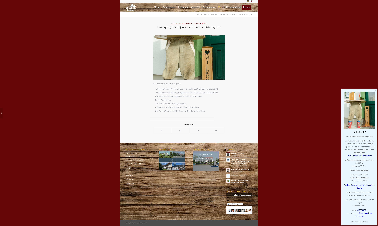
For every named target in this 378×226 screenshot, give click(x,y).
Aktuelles (176, 24)
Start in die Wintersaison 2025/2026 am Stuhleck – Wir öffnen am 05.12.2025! (240, 161)
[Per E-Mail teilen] (216, 131)
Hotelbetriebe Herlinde (141, 223)
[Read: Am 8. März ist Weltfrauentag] (228, 170)
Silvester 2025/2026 (237, 153)
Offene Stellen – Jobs (132, 183)
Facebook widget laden (236, 204)
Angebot (197, 24)
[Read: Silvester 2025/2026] (228, 154)
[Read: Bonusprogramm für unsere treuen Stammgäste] (228, 181)
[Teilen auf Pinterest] (198, 131)
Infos (204, 24)
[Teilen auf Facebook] (162, 131)
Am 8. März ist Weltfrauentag (240, 169)
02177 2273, (361, 210)
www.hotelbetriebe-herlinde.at (359, 156)
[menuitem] (248, 1)
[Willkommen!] (189, 57)
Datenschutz (130, 179)
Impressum (129, 175)
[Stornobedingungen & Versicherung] (1, 113)
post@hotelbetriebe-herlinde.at (138, 168)
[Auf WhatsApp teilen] (180, 131)
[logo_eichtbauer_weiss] (131, 7)
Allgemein (187, 24)
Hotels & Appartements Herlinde (245, 195)
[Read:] (228, 176)
